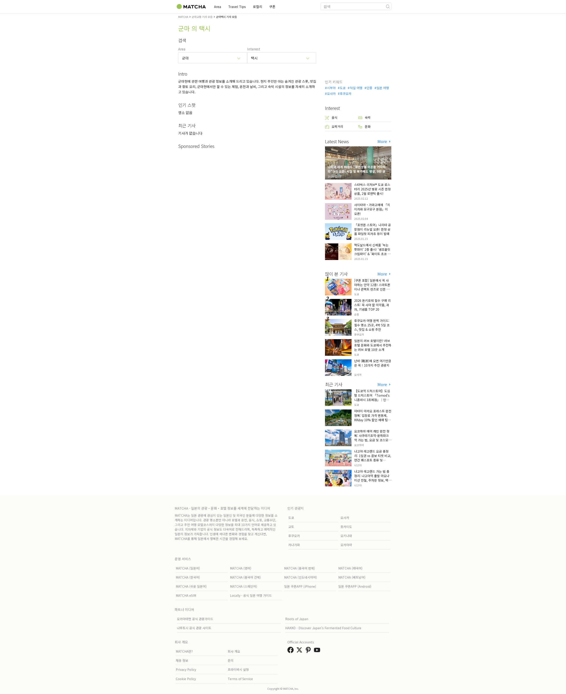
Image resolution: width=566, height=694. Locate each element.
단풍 (369, 87)
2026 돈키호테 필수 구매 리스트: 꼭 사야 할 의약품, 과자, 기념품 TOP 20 (372, 305)
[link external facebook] (291, 651)
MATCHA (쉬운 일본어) (191, 586)
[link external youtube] (318, 651)
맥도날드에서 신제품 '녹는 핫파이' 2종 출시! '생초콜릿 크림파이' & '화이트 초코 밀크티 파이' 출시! (372, 251)
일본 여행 (383, 87)
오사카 (331, 93)
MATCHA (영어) (240, 568)
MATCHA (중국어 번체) (299, 568)
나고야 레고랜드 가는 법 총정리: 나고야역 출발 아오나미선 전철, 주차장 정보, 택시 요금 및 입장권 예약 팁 (372, 478)
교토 (291, 526)
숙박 (368, 117)
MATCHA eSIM (186, 595)
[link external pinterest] (309, 651)
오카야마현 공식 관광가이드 (195, 619)
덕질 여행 (356, 87)
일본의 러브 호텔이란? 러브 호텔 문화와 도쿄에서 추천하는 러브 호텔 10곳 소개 (372, 345)
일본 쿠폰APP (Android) (354, 586)
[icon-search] (387, 6)
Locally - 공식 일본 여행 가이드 (251, 595)
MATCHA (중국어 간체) (245, 577)
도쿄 (343, 87)
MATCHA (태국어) (350, 568)
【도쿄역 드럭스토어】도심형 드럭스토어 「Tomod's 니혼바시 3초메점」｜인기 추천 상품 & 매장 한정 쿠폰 (372, 397)
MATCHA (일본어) (188, 568)
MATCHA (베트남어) (351, 577)
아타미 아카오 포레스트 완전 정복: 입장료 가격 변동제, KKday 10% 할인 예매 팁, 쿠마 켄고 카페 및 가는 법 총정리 (372, 420)
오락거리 (337, 126)
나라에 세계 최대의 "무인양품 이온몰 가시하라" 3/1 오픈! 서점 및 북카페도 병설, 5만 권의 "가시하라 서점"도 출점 (358, 171)
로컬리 (257, 6)
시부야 (331, 87)
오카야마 (346, 545)
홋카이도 (346, 526)
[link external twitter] (300, 651)
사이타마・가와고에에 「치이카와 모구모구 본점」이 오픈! (372, 209)
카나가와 (294, 545)
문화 (368, 126)
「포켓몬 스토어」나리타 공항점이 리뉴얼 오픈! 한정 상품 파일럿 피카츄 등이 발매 (372, 229)
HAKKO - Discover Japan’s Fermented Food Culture (323, 628)
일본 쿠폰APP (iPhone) (300, 586)
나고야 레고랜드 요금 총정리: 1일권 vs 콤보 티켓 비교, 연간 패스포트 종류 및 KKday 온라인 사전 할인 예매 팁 (372, 460)
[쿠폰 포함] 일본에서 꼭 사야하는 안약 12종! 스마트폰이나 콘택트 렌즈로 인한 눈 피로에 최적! (372, 287)
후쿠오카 (345, 93)
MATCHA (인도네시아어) (300, 577)
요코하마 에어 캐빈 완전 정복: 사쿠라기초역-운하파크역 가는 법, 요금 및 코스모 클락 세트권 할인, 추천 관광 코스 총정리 (372, 440)
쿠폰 (272, 6)
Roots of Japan (296, 619)
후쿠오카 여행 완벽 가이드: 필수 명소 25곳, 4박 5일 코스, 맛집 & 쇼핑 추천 (372, 325)
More (382, 141)
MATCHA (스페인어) (243, 586)
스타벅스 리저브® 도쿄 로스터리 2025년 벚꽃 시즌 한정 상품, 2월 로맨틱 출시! (372, 189)
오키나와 (346, 535)
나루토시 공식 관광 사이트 (194, 628)
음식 (334, 117)
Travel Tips (237, 6)
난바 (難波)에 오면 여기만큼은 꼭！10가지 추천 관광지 (372, 363)
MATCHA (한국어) (188, 577)
